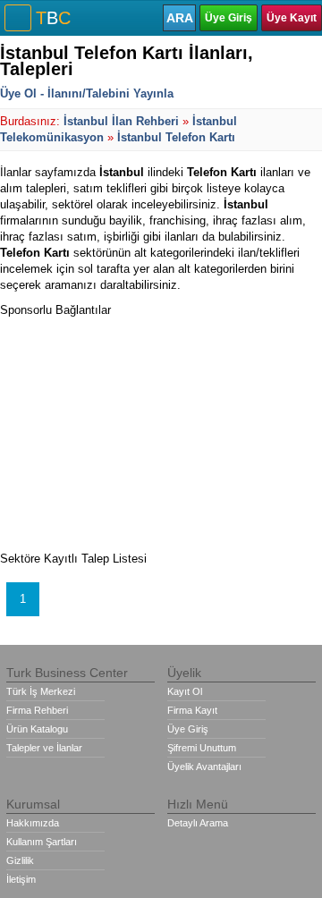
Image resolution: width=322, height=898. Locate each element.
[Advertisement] (134, 430)
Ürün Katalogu (37, 729)
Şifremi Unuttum (201, 747)
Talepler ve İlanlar (44, 747)
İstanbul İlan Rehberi (121, 121)
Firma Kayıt (192, 710)
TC (53, 18)
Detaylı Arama (197, 823)
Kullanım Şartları (41, 841)
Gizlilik (20, 860)
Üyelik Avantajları (204, 766)
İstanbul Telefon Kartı (176, 137)
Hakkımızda (32, 823)
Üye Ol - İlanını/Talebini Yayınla (87, 93)
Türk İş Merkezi (40, 691)
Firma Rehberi (37, 710)
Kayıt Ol (184, 691)
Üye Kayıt (292, 18)
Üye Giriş (228, 18)
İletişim (21, 879)
